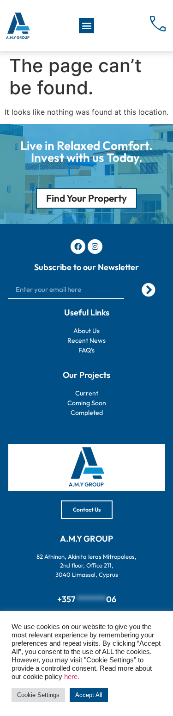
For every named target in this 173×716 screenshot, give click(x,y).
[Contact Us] (158, 24)
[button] (86, 25)
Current (86, 393)
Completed (87, 412)
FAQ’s (86, 350)
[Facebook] (78, 246)
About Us (86, 331)
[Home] (17, 25)
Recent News (86, 340)
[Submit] (149, 290)
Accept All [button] (88, 694)
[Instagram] (95, 246)
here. (71, 676)
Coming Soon (86, 403)
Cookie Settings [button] (38, 694)
